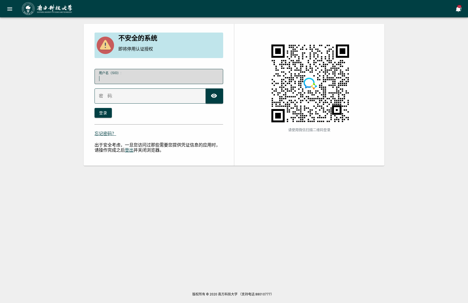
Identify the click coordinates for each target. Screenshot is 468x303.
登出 (129, 150)
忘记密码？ (105, 133)
